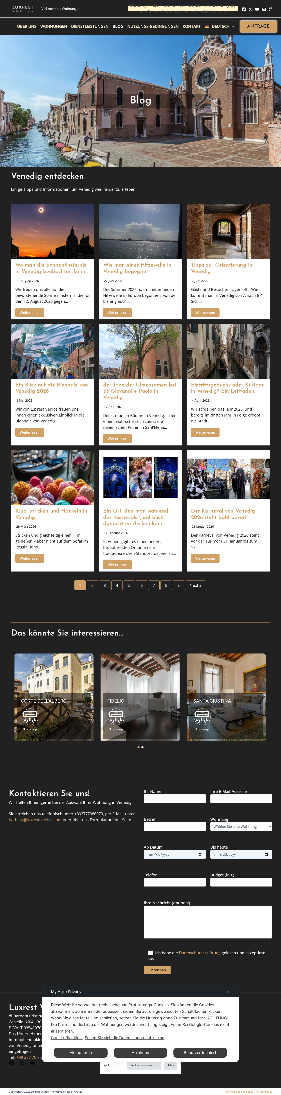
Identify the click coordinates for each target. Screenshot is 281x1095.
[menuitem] (219, 26)
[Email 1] (264, 9)
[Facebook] (244, 9)
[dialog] (140, 1024)
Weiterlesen (30, 312)
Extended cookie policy (239, 1091)
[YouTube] (257, 9)
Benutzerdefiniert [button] (200, 1052)
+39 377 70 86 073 (32, 1057)
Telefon (151, 875)
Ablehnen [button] (140, 1052)
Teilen (171, 1065)
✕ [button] (228, 992)
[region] (140, 697)
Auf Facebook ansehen (144, 1065)
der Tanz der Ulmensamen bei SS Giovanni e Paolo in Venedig (139, 392)
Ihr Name (152, 791)
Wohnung (219, 819)
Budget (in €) (222, 875)
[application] (231, 26)
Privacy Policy (264, 1091)
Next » (195, 585)
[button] (258, 26)
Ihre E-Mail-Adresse (228, 791)
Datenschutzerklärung (200, 952)
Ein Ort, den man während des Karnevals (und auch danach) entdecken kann (135, 518)
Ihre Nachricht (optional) (167, 902)
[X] (250, 9)
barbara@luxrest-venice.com (35, 819)
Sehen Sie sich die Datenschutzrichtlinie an (124, 1037)
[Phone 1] (270, 9)
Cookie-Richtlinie (67, 1037)
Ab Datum (153, 847)
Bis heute (219, 847)
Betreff (150, 819)
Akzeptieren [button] (81, 1052)
